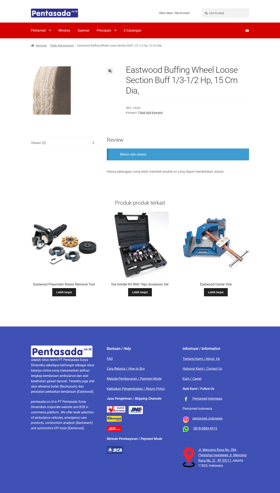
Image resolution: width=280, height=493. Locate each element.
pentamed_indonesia (207, 418)
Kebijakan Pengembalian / (136, 389)
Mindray (64, 30)
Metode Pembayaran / (134, 379)
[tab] (64, 143)
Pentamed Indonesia (207, 399)
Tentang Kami (201, 359)
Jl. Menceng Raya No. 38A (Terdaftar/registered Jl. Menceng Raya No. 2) (222, 455)
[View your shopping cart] (225, 28)
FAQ (110, 359)
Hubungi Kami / (202, 369)
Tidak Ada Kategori (62, 45)
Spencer (83, 30)
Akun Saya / (174, 13)
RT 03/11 (225, 460)
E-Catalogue (132, 30)
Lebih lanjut (64, 292)
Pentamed (38, 30)
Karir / (192, 379)
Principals (104, 30)
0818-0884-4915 (205, 428)
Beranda (41, 45)
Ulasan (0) (38, 143)
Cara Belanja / (126, 369)
